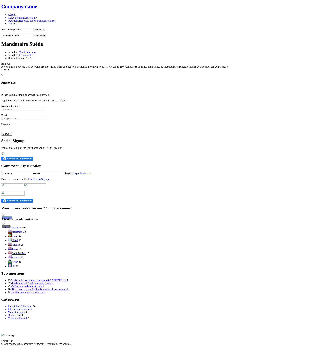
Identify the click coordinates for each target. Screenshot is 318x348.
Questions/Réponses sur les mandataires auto (31, 20)
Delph (15, 261)
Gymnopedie (26, 55)
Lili (13, 266)
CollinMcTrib (19, 253)
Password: (6, 124)
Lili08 (15, 240)
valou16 (16, 244)
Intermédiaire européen (20, 309)
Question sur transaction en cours (28, 292)
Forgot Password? (81, 173)
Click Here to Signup (37, 179)
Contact (12, 23)
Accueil (12, 14)
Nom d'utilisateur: (10, 106)
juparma (16, 257)
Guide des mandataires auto (22, 17)
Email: (4, 115)
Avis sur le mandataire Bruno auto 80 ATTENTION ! (40, 280)
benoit (15, 236)
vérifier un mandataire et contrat (27, 286)
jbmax (15, 249)
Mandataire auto (27, 52)
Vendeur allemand (17, 318)
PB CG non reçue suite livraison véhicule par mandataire (40, 289)
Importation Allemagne (20, 306)
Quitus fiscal (14, 315)
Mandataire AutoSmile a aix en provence (32, 283)
